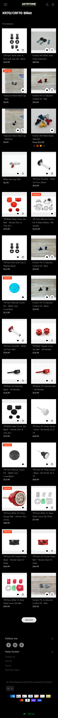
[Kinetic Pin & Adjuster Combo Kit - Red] (43, 80)
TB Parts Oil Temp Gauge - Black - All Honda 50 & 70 (44, 473)
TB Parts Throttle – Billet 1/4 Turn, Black (44, 181)
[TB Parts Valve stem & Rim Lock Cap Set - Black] (14, 40)
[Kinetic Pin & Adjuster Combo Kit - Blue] (43, 247)
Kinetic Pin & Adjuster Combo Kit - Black (43, 304)
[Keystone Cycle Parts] (29, 4)
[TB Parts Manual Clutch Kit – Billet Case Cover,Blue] (14, 287)
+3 (44, 146)
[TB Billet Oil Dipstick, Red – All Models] (43, 371)
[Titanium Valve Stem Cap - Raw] (14, 80)
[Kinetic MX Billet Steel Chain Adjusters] (43, 40)
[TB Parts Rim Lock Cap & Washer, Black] (14, 247)
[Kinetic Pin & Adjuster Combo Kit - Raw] (43, 585)
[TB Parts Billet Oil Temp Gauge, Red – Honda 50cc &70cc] (14, 498)
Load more (29, 620)
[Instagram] (15, 645)
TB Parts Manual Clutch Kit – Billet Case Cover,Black (14, 473)
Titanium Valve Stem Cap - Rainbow (14, 137)
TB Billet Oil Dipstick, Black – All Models (13, 388)
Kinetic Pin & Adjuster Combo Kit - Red (43, 97)
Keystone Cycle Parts (23, 682)
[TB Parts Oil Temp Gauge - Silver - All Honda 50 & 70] (43, 411)
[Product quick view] (22, 50)
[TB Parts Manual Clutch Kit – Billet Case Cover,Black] (14, 455)
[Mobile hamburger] (5, 4)
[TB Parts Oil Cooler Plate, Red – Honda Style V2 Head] (43, 541)
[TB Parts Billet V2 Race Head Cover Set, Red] (14, 585)
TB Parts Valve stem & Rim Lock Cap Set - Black (14, 57)
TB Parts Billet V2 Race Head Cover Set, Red (13, 602)
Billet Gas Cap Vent (12, 179)
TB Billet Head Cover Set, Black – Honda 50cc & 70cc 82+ (14, 429)
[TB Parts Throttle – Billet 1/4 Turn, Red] (14, 331)
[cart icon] (53, 4)
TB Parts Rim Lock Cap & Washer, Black (14, 264)
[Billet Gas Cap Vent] (14, 164)
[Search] (47, 4)
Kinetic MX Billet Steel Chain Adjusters (43, 57)
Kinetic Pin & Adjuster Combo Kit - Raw (43, 602)
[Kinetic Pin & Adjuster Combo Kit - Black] (43, 287)
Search (8, 665)
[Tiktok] (21, 645)
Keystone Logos (12, 669)
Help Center (12, 651)
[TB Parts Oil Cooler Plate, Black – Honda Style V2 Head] (14, 541)
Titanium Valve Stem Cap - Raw (14, 97)
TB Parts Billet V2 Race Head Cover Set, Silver (43, 515)
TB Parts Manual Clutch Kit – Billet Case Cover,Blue (14, 306)
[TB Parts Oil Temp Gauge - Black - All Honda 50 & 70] (43, 455)
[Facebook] (8, 645)
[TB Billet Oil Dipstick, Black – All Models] (14, 371)
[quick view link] (17, 50)
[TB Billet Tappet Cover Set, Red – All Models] (43, 331)
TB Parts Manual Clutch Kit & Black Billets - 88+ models (43, 222)
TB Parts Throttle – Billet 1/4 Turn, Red (14, 348)
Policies (8, 661)
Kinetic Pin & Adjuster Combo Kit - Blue (43, 264)
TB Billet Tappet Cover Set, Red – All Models (43, 348)
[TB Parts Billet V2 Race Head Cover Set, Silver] (43, 498)
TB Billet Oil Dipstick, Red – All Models (44, 388)
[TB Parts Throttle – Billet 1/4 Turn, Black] (43, 164)
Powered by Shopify (43, 682)
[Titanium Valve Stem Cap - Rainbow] (14, 121)
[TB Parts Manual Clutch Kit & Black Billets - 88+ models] (43, 204)
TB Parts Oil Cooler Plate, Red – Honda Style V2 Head (44, 559)
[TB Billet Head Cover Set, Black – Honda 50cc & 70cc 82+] (14, 411)
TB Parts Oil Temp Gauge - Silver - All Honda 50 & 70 (44, 429)
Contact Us (10, 656)
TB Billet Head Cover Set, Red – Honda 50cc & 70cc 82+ (14, 222)
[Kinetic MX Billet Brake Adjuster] (43, 121)
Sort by (31, 714)
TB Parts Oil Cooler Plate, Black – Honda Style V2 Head (14, 559)
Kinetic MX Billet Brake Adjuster (43, 137)
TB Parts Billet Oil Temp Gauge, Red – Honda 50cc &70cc (14, 516)
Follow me (11, 638)
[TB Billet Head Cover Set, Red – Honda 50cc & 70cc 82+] (14, 204)
